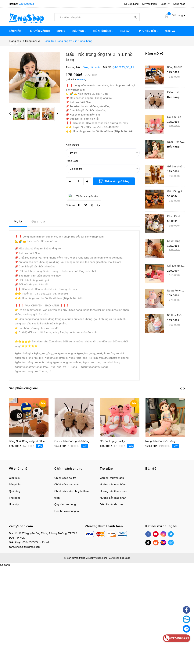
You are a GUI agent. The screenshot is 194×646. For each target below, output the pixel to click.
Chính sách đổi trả (65, 477)
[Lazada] (163, 542)
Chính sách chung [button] (68, 468)
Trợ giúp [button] (106, 468)
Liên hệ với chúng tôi (66, 510)
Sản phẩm (15, 484)
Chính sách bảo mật (66, 484)
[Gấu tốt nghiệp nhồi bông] (154, 199)
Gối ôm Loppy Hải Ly (179, 116)
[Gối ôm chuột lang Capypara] (154, 174)
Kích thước (72, 144)
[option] (20, 115)
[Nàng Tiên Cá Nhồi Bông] (154, 149)
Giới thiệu (14, 477)
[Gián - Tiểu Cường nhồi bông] (154, 99)
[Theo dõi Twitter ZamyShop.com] (171, 534)
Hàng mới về (154, 53)
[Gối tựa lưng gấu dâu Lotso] (154, 273)
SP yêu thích (149, 3)
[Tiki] (171, 542)
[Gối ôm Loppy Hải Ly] (154, 124)
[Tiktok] (148, 542)
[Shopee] (156, 542)
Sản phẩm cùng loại (23, 388)
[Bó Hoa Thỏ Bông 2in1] (154, 323)
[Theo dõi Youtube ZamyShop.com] (156, 534)
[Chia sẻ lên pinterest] (92, 205)
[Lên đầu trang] (186, 600)
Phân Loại (72, 160)
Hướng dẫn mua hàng (113, 484)
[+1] (98, 205)
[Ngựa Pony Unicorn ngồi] (154, 298)
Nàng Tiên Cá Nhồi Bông (160, 441)
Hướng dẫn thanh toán (113, 491)
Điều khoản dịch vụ (111, 504)
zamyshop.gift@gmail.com (25, 546)
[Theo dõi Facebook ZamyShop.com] (148, 534)
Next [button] (57, 113)
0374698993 (26, 3)
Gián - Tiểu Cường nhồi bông (71, 441)
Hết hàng (70, 415)
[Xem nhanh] (42, 415)
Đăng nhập (179, 3)
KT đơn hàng (131, 3)
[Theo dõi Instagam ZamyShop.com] (163, 534)
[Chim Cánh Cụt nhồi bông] (154, 223)
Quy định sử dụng (65, 504)
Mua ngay (116, 415)
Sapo (127, 557)
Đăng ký (165, 3)
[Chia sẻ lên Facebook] (79, 205)
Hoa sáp (14, 504)
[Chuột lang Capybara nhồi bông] (154, 248)
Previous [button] (10, 113)
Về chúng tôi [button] (18, 468)
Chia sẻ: (71, 205)
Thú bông (14, 497)
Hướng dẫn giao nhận (113, 497)
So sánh (5, 564)
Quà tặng (14, 491)
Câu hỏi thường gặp (112, 477)
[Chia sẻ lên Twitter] (86, 205)
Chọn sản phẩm (25, 415)
